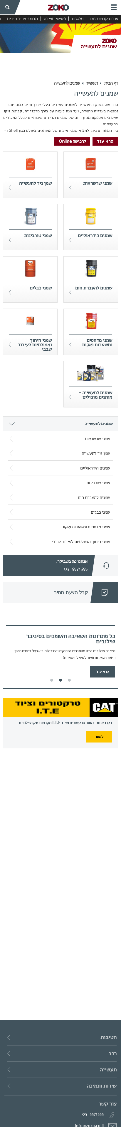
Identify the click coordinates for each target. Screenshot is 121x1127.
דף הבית (111, 83)
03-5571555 (76, 568)
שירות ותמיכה (101, 1086)
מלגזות (77, 18)
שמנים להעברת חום (94, 497)
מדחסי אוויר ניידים (22, 18)
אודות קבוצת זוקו (103, 18)
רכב (112, 1053)
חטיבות (108, 1037)
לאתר (99, 736)
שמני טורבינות (98, 483)
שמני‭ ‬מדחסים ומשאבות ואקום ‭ (85, 527)
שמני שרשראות (97, 438)
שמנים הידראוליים (95, 468)
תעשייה (91, 83)
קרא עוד (105, 141)
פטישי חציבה (54, 18)
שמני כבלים (100, 512)
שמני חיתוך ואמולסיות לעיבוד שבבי (81, 541)
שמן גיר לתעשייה (96, 453)
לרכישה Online (72, 141)
